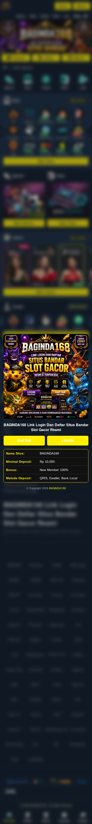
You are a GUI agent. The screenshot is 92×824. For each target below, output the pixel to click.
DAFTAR (24, 440)
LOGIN (68, 440)
